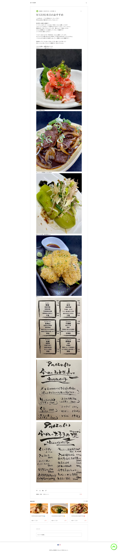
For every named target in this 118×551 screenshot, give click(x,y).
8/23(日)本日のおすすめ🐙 (78, 516)
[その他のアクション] (81, 11)
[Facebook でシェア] (36, 490)
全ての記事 (33, 2)
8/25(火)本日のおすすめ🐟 (38, 516)
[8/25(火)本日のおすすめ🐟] (39, 508)
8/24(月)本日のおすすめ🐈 (58, 516)
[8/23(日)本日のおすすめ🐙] (79, 508)
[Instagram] (60, 544)
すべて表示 (86, 501)
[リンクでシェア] (45, 490)
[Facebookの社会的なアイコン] (58, 544)
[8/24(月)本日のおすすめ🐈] (59, 508)
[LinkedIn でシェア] (42, 490)
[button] (86, 2)
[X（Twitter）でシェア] (39, 490)
